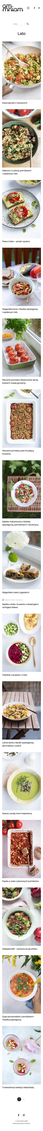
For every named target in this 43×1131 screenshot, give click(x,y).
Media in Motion (25, 1123)
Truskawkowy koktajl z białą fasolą (18, 1087)
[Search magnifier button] (27, 23)
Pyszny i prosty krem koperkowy (17, 813)
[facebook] (18, 1115)
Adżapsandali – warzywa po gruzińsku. (20, 949)
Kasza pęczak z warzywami (14, 103)
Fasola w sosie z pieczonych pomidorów (20, 881)
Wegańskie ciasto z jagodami (15, 592)
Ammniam (20, 1121)
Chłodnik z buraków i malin (14, 675)
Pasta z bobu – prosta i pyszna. (16, 241)
